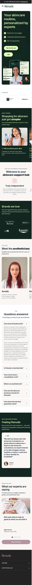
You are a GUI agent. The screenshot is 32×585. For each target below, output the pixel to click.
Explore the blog (15, 549)
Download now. (24, 1)
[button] (3, 6)
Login (8, 54)
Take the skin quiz (11, 48)
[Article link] (16, 523)
